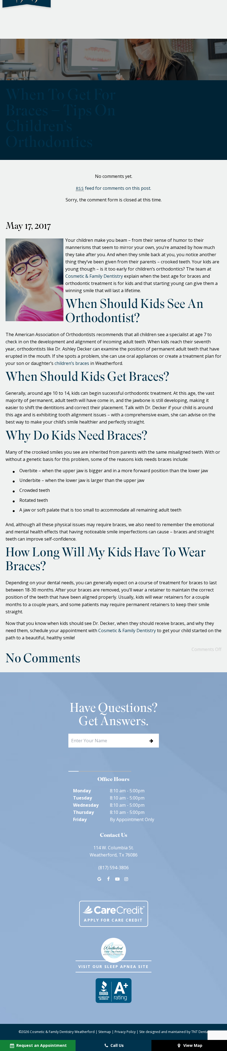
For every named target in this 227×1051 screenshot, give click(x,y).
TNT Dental (200, 1031)
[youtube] (117, 879)
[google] (99, 879)
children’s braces (72, 363)
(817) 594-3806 (113, 868)
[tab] (73, 771)
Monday (82, 791)
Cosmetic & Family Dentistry (94, 276)
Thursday (83, 812)
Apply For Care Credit (113, 920)
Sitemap (104, 1031)
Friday (80, 819)
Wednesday (86, 805)
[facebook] (108, 879)
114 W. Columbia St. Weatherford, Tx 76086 (114, 851)
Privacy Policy (125, 1031)
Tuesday (82, 798)
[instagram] (126, 879)
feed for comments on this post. (113, 188)
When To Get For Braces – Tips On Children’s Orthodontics (61, 119)
